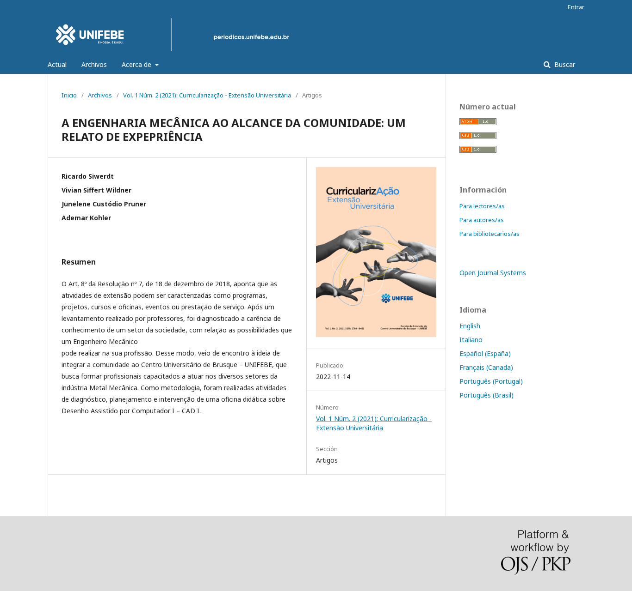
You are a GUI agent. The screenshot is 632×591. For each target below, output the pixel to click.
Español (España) (485, 353)
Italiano (471, 339)
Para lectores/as (482, 206)
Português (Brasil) (486, 395)
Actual (57, 64)
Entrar (576, 7)
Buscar (563, 64)
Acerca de (137, 64)
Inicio (69, 95)
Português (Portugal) (491, 381)
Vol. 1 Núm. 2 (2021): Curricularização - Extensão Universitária (207, 95)
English (469, 325)
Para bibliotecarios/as (489, 233)
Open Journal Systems (492, 272)
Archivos (94, 64)
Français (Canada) (486, 367)
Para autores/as (481, 220)
